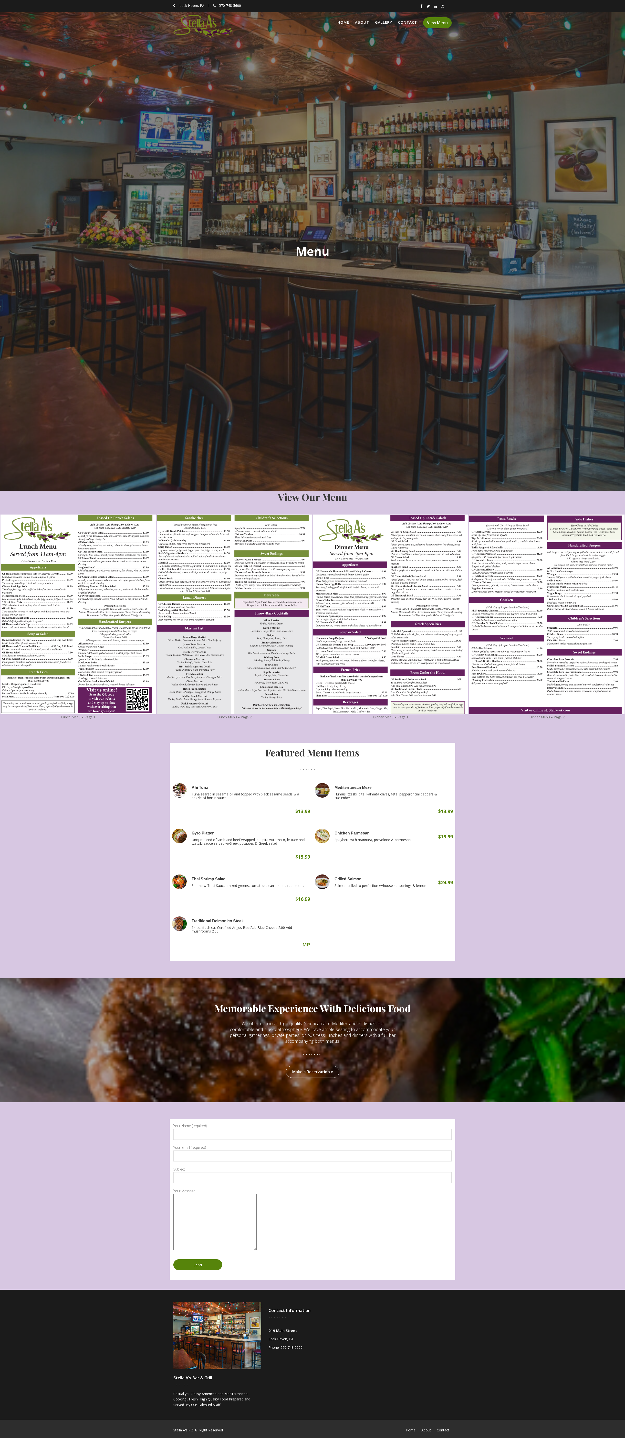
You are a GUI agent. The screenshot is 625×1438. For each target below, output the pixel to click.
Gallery (383, 22)
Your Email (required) (189, 1147)
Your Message (184, 1191)
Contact (407, 22)
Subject (179, 1169)
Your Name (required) (190, 1125)
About (362, 22)
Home (343, 22)
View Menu (437, 22)
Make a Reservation (311, 1071)
